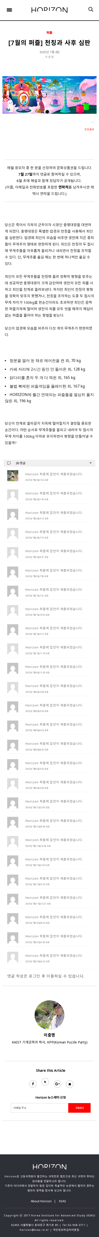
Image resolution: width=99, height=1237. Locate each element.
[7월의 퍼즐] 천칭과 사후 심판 (49, 42)
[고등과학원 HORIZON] (49, 10)
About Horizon (41, 1201)
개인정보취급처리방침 (66, 1229)
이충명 (49, 57)
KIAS (62, 1201)
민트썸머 (89, 129)
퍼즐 (49, 32)
